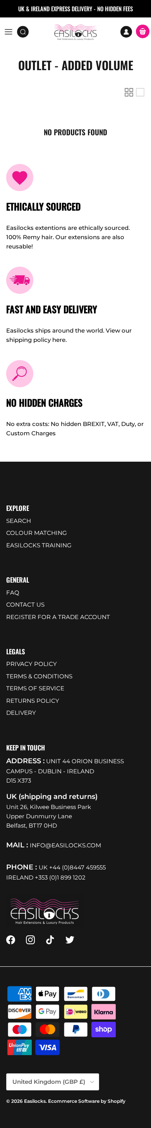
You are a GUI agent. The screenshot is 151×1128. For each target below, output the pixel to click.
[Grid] (129, 92)
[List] (140, 92)
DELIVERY (21, 712)
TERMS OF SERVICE (35, 688)
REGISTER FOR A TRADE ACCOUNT (58, 617)
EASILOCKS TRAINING (39, 545)
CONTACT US (25, 604)
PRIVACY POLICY (31, 663)
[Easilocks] (75, 31)
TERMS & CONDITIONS (39, 676)
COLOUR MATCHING (36, 532)
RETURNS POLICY (32, 700)
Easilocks (35, 1101)
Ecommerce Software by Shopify (86, 1101)
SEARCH (18, 520)
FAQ (12, 592)
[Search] (25, 31)
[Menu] (8, 31)
